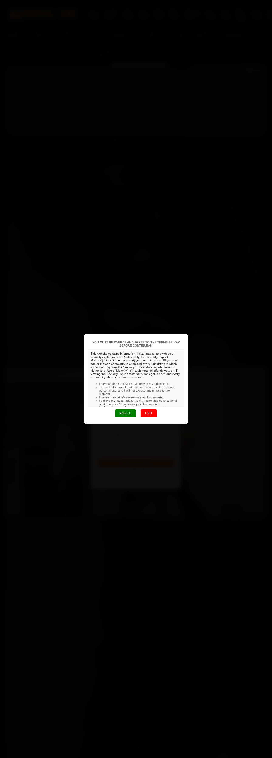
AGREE (125, 413)
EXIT (149, 413)
